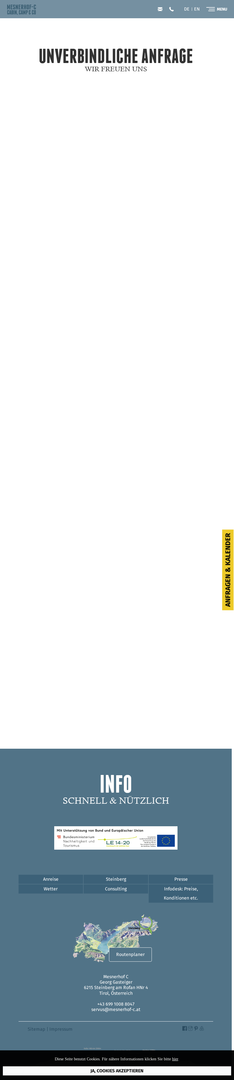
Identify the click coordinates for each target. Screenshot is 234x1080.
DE (186, 9)
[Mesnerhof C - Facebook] (184, 1029)
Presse (181, 879)
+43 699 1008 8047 (171, 9)
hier (175, 1059)
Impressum (60, 1029)
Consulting (116, 889)
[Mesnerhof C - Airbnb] (201, 1029)
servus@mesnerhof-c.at (160, 9)
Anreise (50, 879)
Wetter (51, 889)
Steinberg (116, 879)
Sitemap (36, 1029)
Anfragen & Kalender (228, 570)
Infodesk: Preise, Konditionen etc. (181, 893)
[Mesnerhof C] (21, 13)
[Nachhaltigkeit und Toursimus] (115, 848)
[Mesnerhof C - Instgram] (190, 1029)
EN (197, 9)
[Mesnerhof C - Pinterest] (196, 1029)
